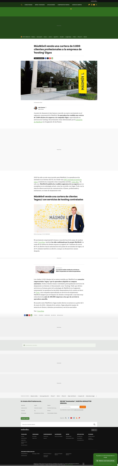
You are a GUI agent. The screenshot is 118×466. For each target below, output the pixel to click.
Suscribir (82, 407)
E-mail (52, 58)
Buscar (94, 424)
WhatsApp (23, 413)
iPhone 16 (64, 396)
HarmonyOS (39, 36)
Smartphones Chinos (39, 413)
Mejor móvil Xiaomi (72, 396)
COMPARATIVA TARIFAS (63, 4)
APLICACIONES (51, 4)
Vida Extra (34, 438)
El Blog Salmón (91, 436)
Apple (35, 405)
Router (45, 36)
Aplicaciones (24, 408)
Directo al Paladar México (58, 454)
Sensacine (46, 436)
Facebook (45, 58)
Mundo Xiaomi (24, 445)
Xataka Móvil (24, 438)
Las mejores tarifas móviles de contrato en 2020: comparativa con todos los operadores (68, 270)
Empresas (60, 315)
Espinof (45, 438)
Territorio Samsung (51, 408)
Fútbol (74, 36)
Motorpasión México (68, 454)
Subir (93, 430)
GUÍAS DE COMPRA (77, 4)
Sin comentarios (39, 58)
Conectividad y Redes (52, 413)
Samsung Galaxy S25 (44, 396)
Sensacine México (47, 453)
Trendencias (79, 436)
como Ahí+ (75, 182)
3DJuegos (34, 436)
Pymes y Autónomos (90, 439)
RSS (77, 418)
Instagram (91, 5)
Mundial (62, 36)
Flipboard (89, 5)
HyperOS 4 (56, 36)
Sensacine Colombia (46, 456)
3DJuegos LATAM (35, 453)
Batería (85, 36)
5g (34, 410)
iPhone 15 (80, 36)
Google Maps (68, 36)
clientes (54, 315)
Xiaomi (48, 405)
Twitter (96, 5)
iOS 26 (58, 396)
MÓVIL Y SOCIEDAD (40, 4)
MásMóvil (41, 315)
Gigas (38, 292)
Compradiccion (80, 440)
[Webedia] (94, 1)
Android (23, 410)
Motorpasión (68, 436)
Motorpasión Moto (70, 438)
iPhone (49, 410)
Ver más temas (25, 418)
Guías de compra (38, 408)
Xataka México (24, 453)
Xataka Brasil (24, 455)
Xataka (22, 436)
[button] (42, 107)
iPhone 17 (53, 396)
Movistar (23, 405)
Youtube (94, 5)
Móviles (33, 36)
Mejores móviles (34, 396)
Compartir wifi (81, 396)
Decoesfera (79, 438)
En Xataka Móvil (59, 267)
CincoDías (41, 242)
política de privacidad (78, 409)
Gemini (50, 36)
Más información (69, 464)
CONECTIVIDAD (28, 4)
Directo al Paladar (58, 436)
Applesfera (23, 440)
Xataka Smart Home (24, 442)
